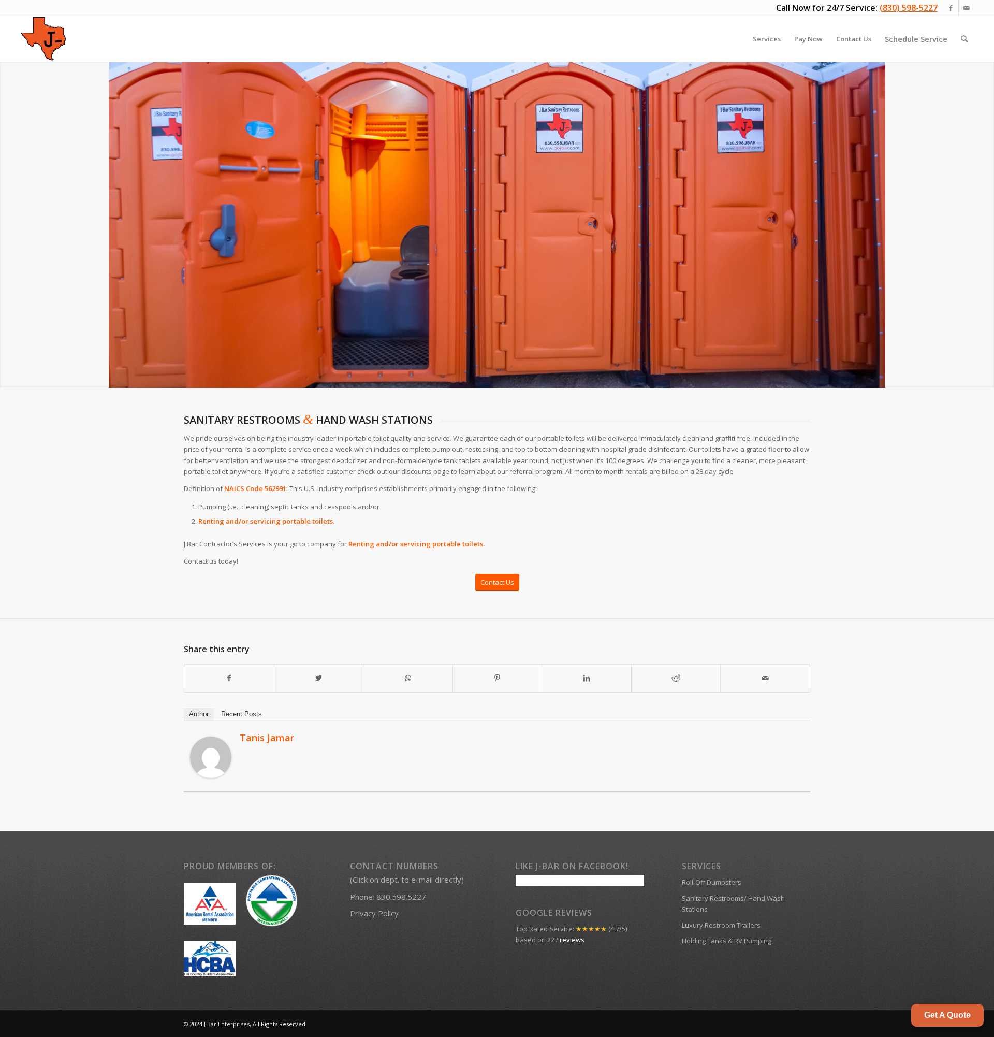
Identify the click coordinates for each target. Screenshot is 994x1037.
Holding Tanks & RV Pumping (726, 940)
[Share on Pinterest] (497, 678)
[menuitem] (766, 39)
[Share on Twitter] (318, 678)
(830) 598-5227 (909, 7)
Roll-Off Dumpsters (711, 882)
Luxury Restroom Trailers (721, 925)
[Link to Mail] (966, 8)
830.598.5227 (401, 896)
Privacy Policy (374, 913)
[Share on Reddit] (676, 678)
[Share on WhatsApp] (407, 678)
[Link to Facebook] (950, 8)
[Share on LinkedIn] (586, 678)
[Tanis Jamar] (210, 775)
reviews (572, 939)
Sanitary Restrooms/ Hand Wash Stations (733, 904)
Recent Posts (241, 714)
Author (199, 714)
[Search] (964, 39)
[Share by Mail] (765, 678)
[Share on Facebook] (229, 678)
